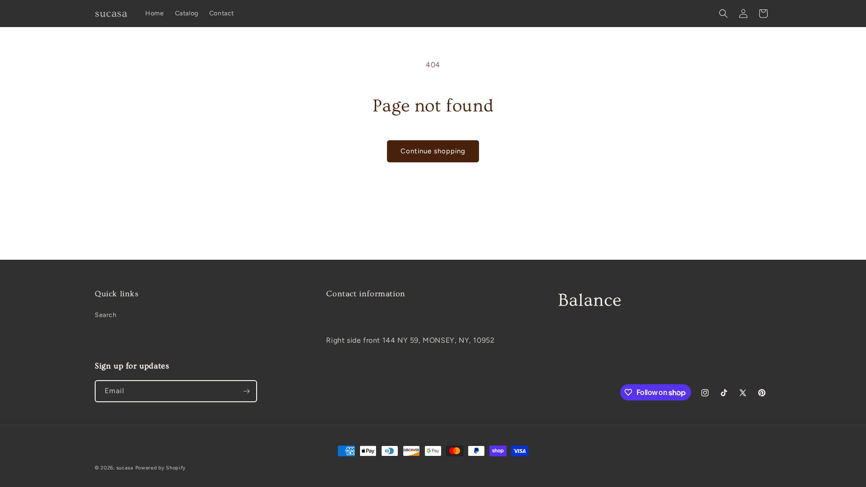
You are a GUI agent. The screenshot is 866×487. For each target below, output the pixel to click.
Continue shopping (433, 151)
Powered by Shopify (160, 468)
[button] (723, 13)
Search (106, 315)
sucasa (125, 468)
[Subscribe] (246, 391)
